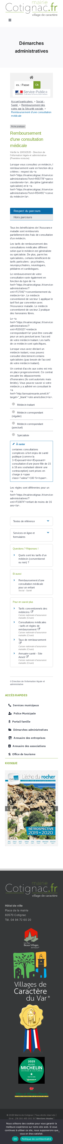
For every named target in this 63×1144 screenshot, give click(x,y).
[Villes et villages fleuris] (31, 1088)
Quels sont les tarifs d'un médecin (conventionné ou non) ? (32, 559)
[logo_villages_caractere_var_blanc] (31, 953)
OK (15, 1139)
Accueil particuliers (22, 101)
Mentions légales (44, 1118)
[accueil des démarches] (31, 77)
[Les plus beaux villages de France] (31, 929)
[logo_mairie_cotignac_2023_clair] (31, 882)
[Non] (58, 1131)
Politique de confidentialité (36, 1139)
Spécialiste (22, 435)
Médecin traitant (25, 404)
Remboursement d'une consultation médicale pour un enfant (31, 584)
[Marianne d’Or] (31, 1005)
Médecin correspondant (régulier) (27, 414)
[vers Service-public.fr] (31, 93)
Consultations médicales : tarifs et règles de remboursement (32, 626)
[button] (7, 808)
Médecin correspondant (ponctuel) (27, 425)
